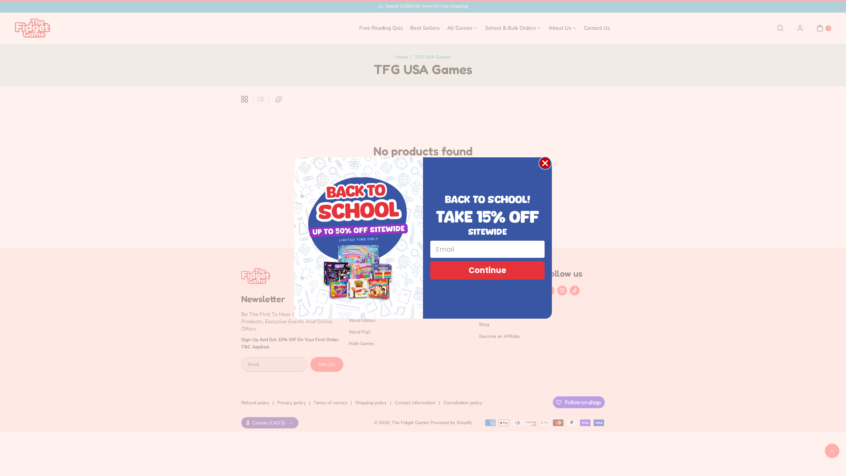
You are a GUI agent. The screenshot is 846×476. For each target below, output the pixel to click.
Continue (487, 270)
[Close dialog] (545, 163)
